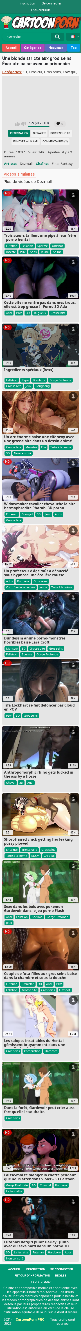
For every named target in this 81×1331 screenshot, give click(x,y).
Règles (61, 1275)
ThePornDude (41, 10)
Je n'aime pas (23, 124)
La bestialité (14, 1191)
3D (24, 72)
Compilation (32, 1051)
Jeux (28, 386)
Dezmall (26, 163)
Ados (33, 252)
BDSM (35, 856)
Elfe (43, 447)
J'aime (17, 124)
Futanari (11, 246)
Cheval (10, 783)
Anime (57, 252)
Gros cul (35, 72)
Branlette (39, 380)
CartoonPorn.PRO (30, 1320)
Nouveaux (56, 48)
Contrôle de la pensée (20, 587)
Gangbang (43, 386)
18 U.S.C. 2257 (40, 1281)
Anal (9, 313)
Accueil (11, 48)
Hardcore (51, 1051)
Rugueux (40, 313)
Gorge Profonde (60, 380)
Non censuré (22, 453)
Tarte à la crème (60, 447)
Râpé (25, 380)
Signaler (39, 133)
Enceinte (12, 850)
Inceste (11, 252)
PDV (23, 252)
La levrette (21, 1252)
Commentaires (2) (55, 141)
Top (73, 48)
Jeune (45, 252)
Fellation (27, 246)
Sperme (42, 246)
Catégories (32, 48)
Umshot (57, 246)
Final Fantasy (62, 163)
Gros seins (52, 72)
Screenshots (60, 133)
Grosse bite (57, 313)
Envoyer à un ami (25, 141)
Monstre (31, 447)
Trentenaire (29, 850)
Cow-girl (69, 72)
